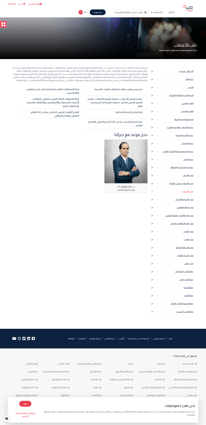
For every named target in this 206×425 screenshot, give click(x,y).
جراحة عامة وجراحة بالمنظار (185, 379)
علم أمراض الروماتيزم (156, 395)
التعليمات (81, 338)
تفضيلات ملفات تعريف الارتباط (25, 414)
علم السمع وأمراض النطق (26, 395)
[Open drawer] (3, 24)
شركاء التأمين (109, 338)
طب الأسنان (159, 379)
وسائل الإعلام (94, 338)
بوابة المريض (33, 4)
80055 (10, 4)
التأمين (121, 338)
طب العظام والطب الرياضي (153, 387)
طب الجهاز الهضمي (29, 379)
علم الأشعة (97, 395)
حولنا (171, 338)
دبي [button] (21, 4)
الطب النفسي (64, 363)
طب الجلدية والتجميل (61, 379)
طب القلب (97, 387)
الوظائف (71, 338)
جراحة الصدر (33, 371)
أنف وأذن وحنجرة (190, 363)
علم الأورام (65, 395)
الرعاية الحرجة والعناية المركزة (89, 363)
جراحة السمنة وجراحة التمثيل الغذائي (55, 371)
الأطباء (171, 12)
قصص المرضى (159, 338)
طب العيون (128, 387)
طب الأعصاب (96, 379)
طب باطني (192, 395)
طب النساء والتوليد (30, 387)
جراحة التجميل (96, 371)
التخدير (130, 363)
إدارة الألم (161, 363)
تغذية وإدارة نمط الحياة (187, 371)
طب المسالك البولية (61, 387)
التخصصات (157, 12)
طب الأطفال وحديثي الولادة (121, 379)
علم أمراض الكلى (126, 395)
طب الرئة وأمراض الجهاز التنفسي (182, 387)
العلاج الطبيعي (31, 363)
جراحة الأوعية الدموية (124, 371)
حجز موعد (97, 12)
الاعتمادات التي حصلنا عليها (138, 338)
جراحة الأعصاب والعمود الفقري (152, 371)
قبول (25, 403)
